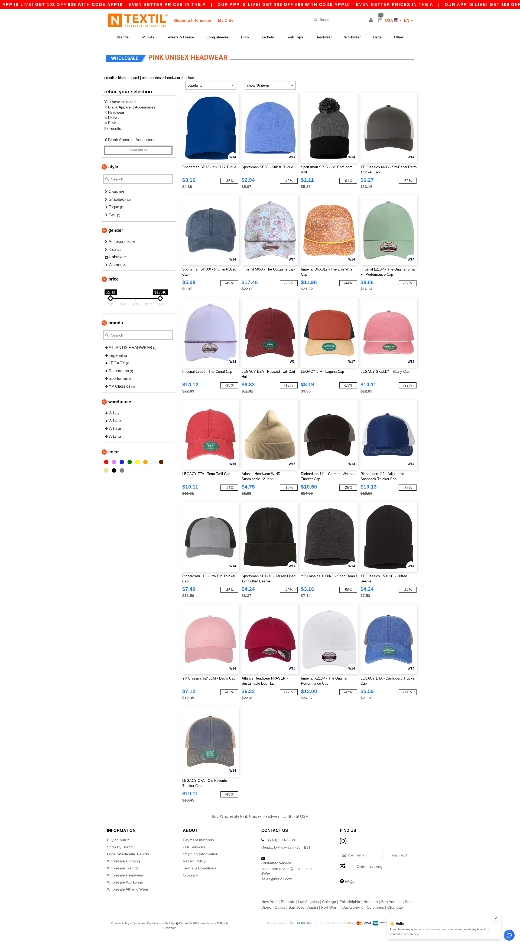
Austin (312, 907)
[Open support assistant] (509, 935)
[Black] (114, 470)
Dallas (280, 907)
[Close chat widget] (495, 918)
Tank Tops (294, 37)
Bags (377, 37)
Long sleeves (217, 37)
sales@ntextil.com (276, 879)
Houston (370, 901)
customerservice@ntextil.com (286, 868)
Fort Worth (330, 907)
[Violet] (114, 462)
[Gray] (121, 470)
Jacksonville (353, 907)
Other (398, 37)
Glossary (190, 875)
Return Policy (194, 861)
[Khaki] (106, 470)
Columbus (375, 907)
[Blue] (121, 462)
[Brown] (161, 462)
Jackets (267, 37)
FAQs (349, 881)
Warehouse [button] (119, 402)
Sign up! (399, 855)
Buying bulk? (118, 840)
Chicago (329, 901)
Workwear (352, 37)
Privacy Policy (120, 923)
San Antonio (391, 901)
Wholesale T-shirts (123, 868)
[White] (153, 462)
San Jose (296, 907)
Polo (245, 37)
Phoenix (288, 901)
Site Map (169, 923)
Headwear (324, 37)
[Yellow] (137, 462)
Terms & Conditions (199, 868)
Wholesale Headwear (125, 875)
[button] (371, 20)
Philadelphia (349, 901)
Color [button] (113, 452)
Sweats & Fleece (180, 37)
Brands (123, 37)
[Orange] (145, 462)
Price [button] (113, 279)
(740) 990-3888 (281, 840)
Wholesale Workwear (125, 882)
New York (269, 901)
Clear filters (138, 150)
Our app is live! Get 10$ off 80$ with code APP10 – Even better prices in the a (325, 4)
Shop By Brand (120, 847)
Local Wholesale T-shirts (128, 854)
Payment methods (198, 840)
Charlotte (395, 907)
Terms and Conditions (146, 923)
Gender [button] (115, 230)
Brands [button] (115, 323)
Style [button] (113, 166)
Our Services (194, 847)
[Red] (106, 462)
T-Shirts (147, 37)
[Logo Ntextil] (138, 20)
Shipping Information (193, 20)
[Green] (129, 462)
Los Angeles (308, 901)
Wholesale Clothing (123, 861)
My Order (226, 20)
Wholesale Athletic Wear (127, 889)
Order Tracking (369, 866)
